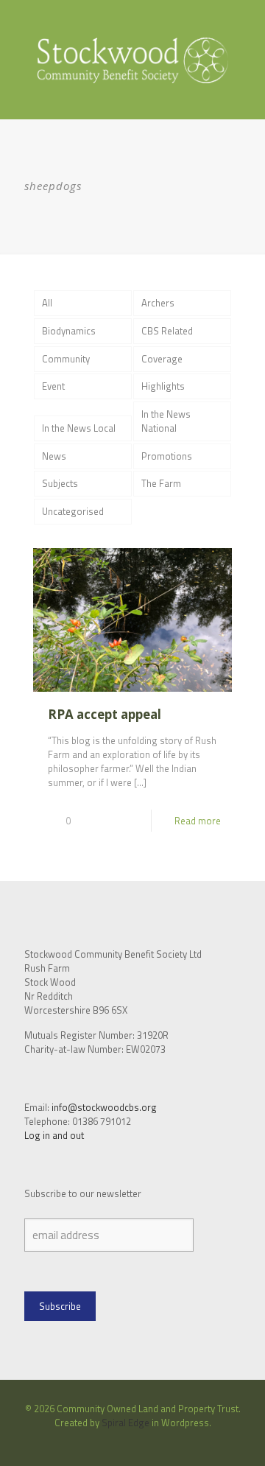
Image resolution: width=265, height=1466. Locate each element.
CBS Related (167, 330)
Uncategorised (73, 511)
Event (53, 386)
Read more (197, 820)
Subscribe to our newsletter (82, 1194)
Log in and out (54, 1135)
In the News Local (79, 428)
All (47, 302)
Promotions (166, 456)
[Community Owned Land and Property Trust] (132, 59)
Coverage (162, 358)
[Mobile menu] (245, 29)
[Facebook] (122, 1443)
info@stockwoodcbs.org (104, 1107)
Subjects (60, 483)
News (54, 456)
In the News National (166, 421)
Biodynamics (69, 330)
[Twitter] (142, 1443)
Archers (157, 302)
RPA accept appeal (104, 714)
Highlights (163, 386)
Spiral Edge (125, 1422)
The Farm (161, 483)
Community (66, 358)
